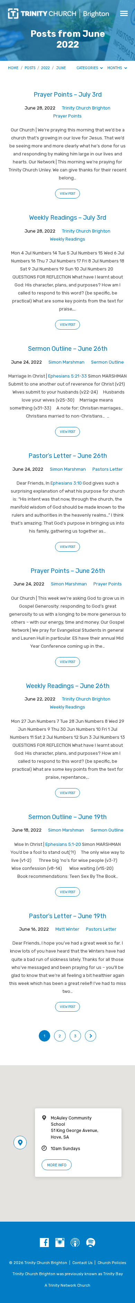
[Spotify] (90, 1242)
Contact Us (82, 1263)
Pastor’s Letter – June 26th (67, 455)
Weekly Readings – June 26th (67, 685)
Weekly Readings (67, 239)
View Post (67, 193)
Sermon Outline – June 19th (67, 816)
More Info (56, 1165)
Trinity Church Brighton (86, 108)
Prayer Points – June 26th (67, 570)
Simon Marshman (66, 362)
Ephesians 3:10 (66, 483)
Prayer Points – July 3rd (68, 94)
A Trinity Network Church (67, 1285)
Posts (30, 68)
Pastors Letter (107, 469)
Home (13, 68)
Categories (87, 68)
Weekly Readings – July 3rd (67, 217)
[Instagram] (59, 1242)
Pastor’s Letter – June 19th (67, 916)
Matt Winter (67, 929)
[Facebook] (44, 1242)
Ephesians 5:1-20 (63, 844)
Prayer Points (67, 116)
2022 (45, 68)
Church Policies (112, 1263)
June (61, 68)
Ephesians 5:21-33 (67, 376)
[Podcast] (75, 1242)
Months (115, 68)
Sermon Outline (107, 362)
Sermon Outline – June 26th (67, 348)
